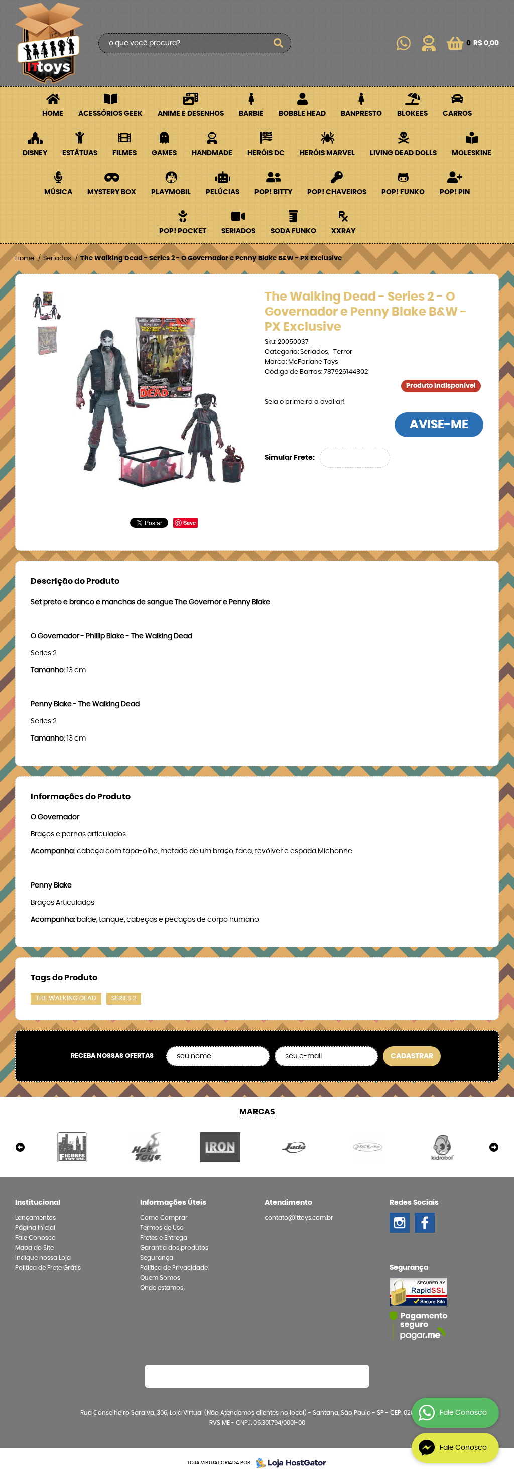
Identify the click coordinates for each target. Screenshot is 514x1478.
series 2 (123, 998)
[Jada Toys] (294, 1147)
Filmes (124, 153)
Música (58, 192)
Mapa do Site (34, 1248)
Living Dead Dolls (403, 153)
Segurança (156, 1258)
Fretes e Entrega (163, 1238)
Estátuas (79, 153)
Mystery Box (111, 192)
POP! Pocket (182, 231)
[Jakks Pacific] (368, 1147)
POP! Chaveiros (336, 192)
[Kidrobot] (442, 1147)
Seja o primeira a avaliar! (305, 402)
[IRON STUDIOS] (220, 1147)
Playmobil (171, 192)
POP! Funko (403, 192)
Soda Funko (293, 231)
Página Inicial (35, 1228)
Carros (457, 113)
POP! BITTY (273, 192)
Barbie (251, 113)
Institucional (37, 1202)
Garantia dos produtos (174, 1248)
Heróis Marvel (327, 153)
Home (52, 113)
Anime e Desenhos (191, 113)
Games (164, 153)
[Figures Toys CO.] (72, 1147)
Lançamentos (35, 1218)
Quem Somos (160, 1278)
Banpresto (361, 113)
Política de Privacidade (174, 1268)
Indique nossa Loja (43, 1258)
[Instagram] (400, 1223)
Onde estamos (161, 1288)
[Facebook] (425, 1223)
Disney (35, 153)
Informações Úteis (173, 1202)
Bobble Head (302, 113)
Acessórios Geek (110, 113)
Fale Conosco (35, 1238)
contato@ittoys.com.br (299, 1218)
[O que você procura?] (279, 43)
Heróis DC (266, 153)
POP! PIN (455, 192)
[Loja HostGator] (288, 1463)
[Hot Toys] (146, 1147)
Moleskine (471, 153)
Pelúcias (222, 192)
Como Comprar (164, 1218)
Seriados (238, 231)
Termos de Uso (162, 1228)
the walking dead (66, 998)
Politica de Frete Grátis (48, 1268)
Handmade (212, 153)
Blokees (412, 113)
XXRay (343, 231)
